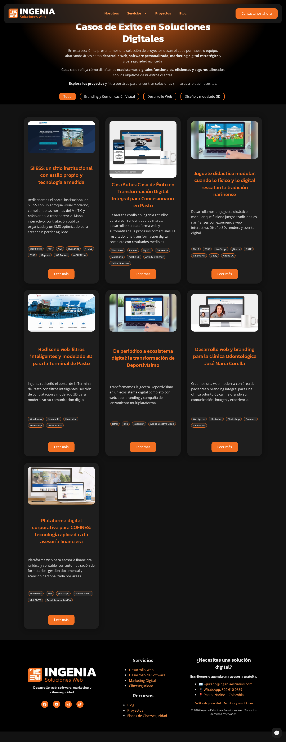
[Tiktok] (80, 704)
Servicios (134, 13)
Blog (183, 13)
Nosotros (111, 13)
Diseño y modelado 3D (202, 96)
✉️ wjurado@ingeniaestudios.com (226, 684)
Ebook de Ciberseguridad (147, 715)
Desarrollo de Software (147, 675)
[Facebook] (44, 704)
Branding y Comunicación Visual (109, 96)
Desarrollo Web (159, 96)
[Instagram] (68, 704)
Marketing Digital (142, 680)
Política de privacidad (208, 703)
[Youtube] (56, 704)
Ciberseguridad (141, 685)
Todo (67, 96)
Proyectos (163, 13)
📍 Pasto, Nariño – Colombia (221, 695)
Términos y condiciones (238, 703)
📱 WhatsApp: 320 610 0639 (220, 689)
